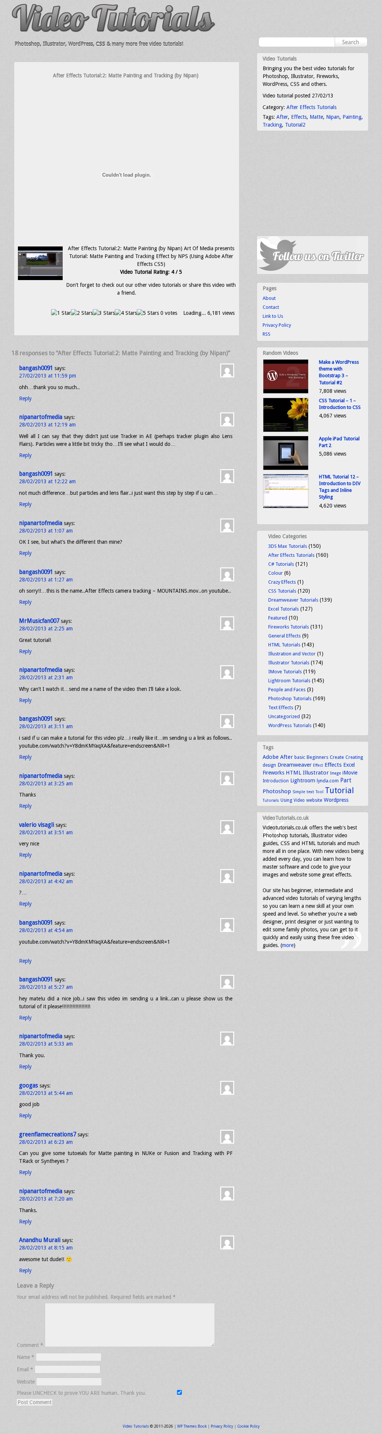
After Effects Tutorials (311, 107)
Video (299, 800)
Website (26, 1382)
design (269, 765)
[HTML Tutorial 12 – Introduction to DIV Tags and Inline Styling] (286, 506)
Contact (271, 307)
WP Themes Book (192, 1426)
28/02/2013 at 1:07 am (46, 531)
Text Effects (280, 707)
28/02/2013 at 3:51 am (46, 832)
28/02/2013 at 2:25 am (46, 628)
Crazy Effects (282, 582)
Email (25, 1369)
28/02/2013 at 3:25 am (46, 783)
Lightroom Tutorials (289, 680)
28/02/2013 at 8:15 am (46, 1248)
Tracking (272, 125)
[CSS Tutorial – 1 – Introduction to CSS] (286, 430)
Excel (349, 765)
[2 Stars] (82, 313)
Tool (319, 791)
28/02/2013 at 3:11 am (46, 726)
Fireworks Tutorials (288, 627)
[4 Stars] (126, 313)
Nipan (332, 117)
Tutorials (271, 800)
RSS (266, 334)
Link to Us (273, 316)
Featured (277, 618)
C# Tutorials (281, 564)
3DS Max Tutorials (287, 546)
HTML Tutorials (284, 645)
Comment (30, 1345)
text (310, 791)
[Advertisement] (127, 94)
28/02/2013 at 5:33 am (46, 1044)
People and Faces (287, 689)
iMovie (349, 773)
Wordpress (336, 800)
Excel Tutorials (283, 609)
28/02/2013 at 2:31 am (46, 677)
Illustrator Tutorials (288, 662)
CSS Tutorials (282, 591)
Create (337, 757)
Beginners (317, 757)
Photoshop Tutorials (289, 698)
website (314, 800)
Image (335, 773)
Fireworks (273, 773)
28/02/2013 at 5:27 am (46, 987)
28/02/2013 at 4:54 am (46, 930)
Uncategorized (284, 716)
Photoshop (277, 791)
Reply (25, 398)
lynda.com (328, 780)
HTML (293, 772)
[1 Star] (61, 313)
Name (25, 1357)
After (282, 117)
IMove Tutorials (285, 671)
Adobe (271, 757)
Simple (298, 791)
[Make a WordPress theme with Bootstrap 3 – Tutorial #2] (286, 392)
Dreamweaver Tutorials (293, 600)
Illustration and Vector (292, 654)
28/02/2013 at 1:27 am (46, 580)
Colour (275, 573)
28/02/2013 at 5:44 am (46, 1093)
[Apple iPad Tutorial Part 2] (286, 468)
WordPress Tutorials (289, 725)
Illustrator (316, 772)
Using (286, 800)
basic (299, 757)
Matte (316, 117)
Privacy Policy (277, 325)
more (288, 945)
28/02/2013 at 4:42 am (46, 881)
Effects (299, 117)
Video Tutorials (136, 1426)
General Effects (284, 636)
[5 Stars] (148, 313)
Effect (318, 765)
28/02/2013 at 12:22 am (47, 481)
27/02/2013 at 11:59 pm (47, 376)
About (269, 298)
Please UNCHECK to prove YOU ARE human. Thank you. (82, 1393)
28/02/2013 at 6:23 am (46, 1142)
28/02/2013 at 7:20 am (46, 1199)
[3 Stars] (104, 313)
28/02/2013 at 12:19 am (47, 425)
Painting (351, 117)
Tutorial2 (295, 125)
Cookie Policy (248, 1426)
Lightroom (302, 780)
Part (345, 780)
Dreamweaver (294, 764)
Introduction (276, 780)
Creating (354, 757)
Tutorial (339, 790)
